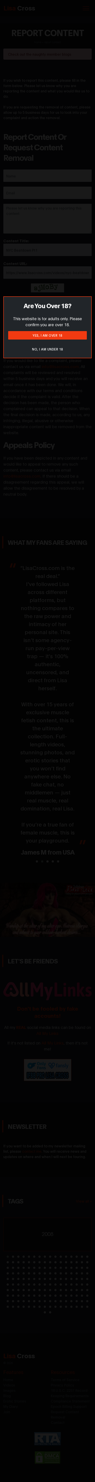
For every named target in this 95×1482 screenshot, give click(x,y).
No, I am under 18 (47, 349)
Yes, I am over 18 (47, 335)
